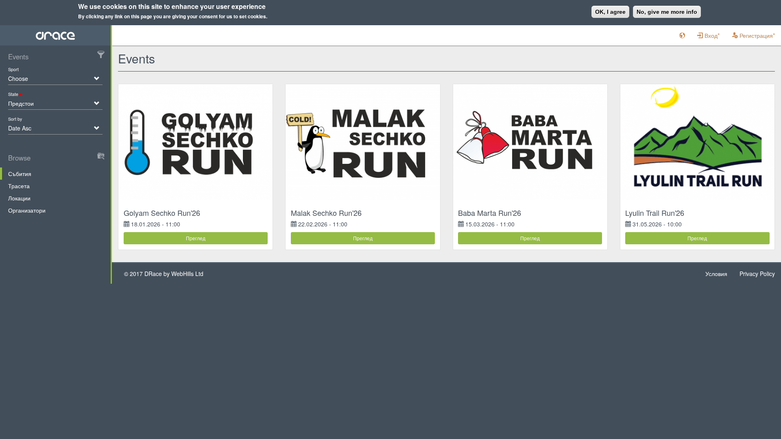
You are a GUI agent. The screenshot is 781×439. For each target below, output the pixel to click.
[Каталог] (55, 35)
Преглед (195, 238)
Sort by (15, 119)
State (13, 94)
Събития (19, 174)
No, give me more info (667, 12)
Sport (13, 69)
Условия (716, 273)
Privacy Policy (757, 273)
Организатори (27, 210)
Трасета (19, 186)
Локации (19, 198)
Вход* (711, 35)
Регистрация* (756, 35)
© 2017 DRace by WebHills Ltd (163, 273)
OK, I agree (610, 12)
